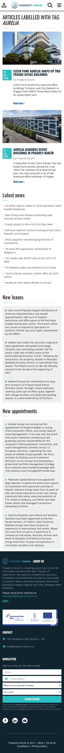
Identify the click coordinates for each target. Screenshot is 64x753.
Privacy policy (39, 746)
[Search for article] (50, 6)
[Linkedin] (15, 720)
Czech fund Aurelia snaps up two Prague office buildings (36, 73)
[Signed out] (4, 6)
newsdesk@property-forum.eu (20, 596)
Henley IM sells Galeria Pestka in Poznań (28, 282)
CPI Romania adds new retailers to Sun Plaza (30, 267)
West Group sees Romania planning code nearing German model (28, 216)
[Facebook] (5, 720)
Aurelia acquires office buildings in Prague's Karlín (33, 151)
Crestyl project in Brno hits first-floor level (29, 224)
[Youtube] (24, 720)
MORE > (6, 601)
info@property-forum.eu (20, 646)
